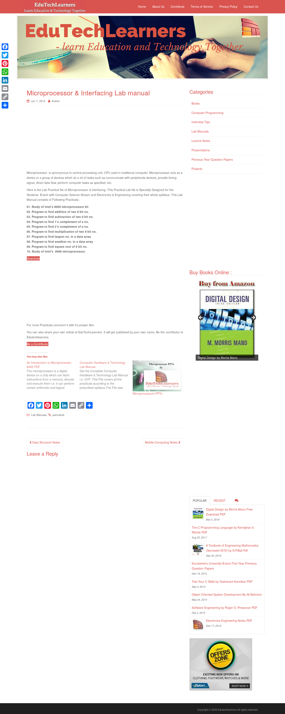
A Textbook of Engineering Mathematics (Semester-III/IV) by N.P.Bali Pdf (232, 547)
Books (196, 103)
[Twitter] (5, 55)
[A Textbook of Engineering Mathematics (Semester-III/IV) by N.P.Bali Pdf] (198, 549)
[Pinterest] (5, 63)
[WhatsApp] (5, 72)
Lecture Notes (201, 141)
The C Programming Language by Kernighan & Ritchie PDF (223, 530)
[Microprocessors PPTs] (157, 375)
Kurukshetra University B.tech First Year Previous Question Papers (224, 565)
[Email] (5, 88)
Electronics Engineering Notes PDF (229, 620)
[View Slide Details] (227, 319)
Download (33, 258)
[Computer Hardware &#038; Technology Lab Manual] (106, 375)
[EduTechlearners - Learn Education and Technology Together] (142, 47)
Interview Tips (201, 122)
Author (56, 101)
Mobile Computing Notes (161, 442)
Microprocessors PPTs (147, 393)
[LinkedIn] (5, 80)
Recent (220, 500)
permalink (58, 415)
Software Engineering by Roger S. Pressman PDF (224, 607)
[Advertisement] (105, 140)
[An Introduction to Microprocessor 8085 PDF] (53, 375)
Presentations (201, 150)
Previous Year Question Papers (212, 159)
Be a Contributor (37, 344)
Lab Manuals (39, 415)
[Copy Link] (5, 97)
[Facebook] (5, 47)
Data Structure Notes (46, 442)
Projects (197, 169)
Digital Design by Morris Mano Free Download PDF (229, 511)
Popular (200, 500)
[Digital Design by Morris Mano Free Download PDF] (198, 513)
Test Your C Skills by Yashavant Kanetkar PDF (222, 581)
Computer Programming (207, 113)
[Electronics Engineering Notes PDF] (198, 624)
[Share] (5, 105)
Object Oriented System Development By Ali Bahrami (227, 594)
